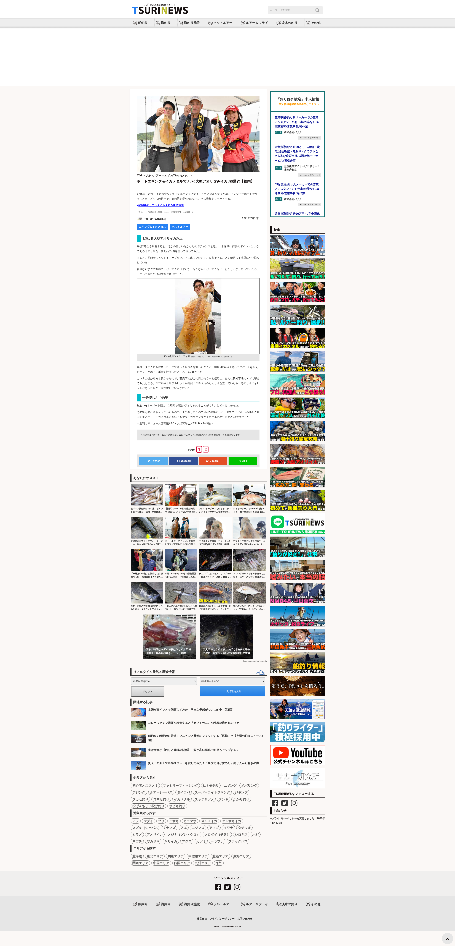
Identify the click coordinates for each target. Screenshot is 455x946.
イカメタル (182, 799)
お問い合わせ (244, 918)
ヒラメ (137, 834)
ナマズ (171, 828)
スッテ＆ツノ (204, 799)
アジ (135, 821)
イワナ (228, 828)
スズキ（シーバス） (146, 828)
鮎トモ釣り (211, 785)
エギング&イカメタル (152, 226)
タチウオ (244, 828)
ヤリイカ (170, 841)
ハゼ (255, 834)
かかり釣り (241, 799)
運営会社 (202, 918)
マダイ (148, 821)
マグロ (187, 841)
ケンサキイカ (231, 821)
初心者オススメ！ (145, 785)
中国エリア (161, 863)
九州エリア (203, 863)
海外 (219, 863)
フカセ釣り (140, 799)
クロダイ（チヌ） (217, 834)
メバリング (249, 785)
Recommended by (251, 661)
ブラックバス (238, 841)
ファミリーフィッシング (180, 785)
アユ (183, 828)
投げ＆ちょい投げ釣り (148, 806)
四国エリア (182, 863)
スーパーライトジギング (212, 792)
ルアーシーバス (161, 792)
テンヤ (223, 799)
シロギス (241, 834)
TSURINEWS (225, 926)
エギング (230, 785)
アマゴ (214, 828)
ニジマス (198, 828)
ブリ (161, 821)
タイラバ (183, 792)
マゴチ (137, 841)
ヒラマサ (190, 821)
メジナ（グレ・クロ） (184, 834)
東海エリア (241, 856)
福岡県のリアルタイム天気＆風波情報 (161, 205)
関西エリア (140, 863)
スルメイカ (209, 821)
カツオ (201, 841)
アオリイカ (155, 834)
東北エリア (155, 856)
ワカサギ (153, 841)
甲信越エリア (198, 856)
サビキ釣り (177, 806)
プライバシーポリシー (222, 918)
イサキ (174, 821)
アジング (138, 792)
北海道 (137, 856)
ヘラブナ (217, 841)
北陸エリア (220, 856)
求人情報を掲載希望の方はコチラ (297, 104)
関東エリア (176, 856)
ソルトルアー (180, 226)
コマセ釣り (161, 799)
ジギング (241, 792)
